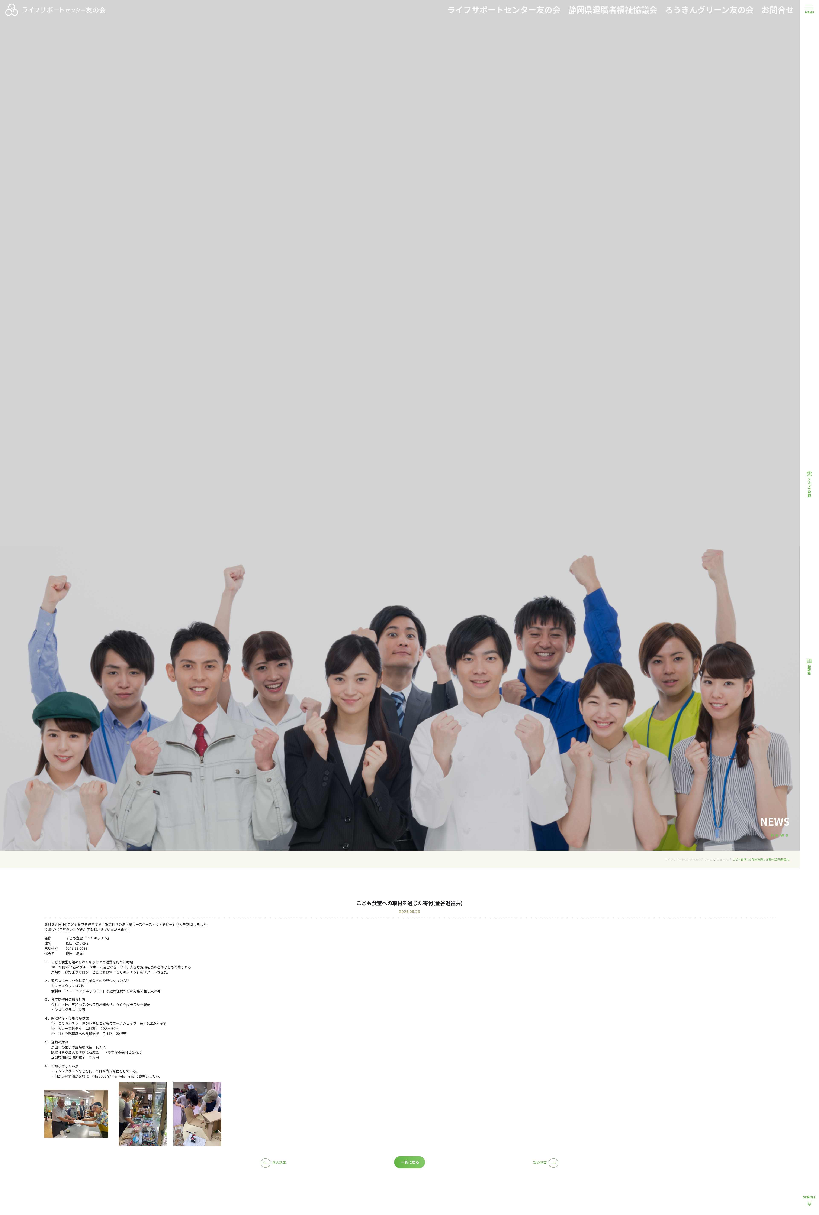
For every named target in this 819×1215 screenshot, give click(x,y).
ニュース (722, 859)
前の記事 (279, 1162)
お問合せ (777, 9)
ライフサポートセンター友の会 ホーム (689, 859)
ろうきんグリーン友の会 (709, 9)
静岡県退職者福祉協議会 (612, 9)
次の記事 (540, 1162)
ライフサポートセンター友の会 (504, 9)
